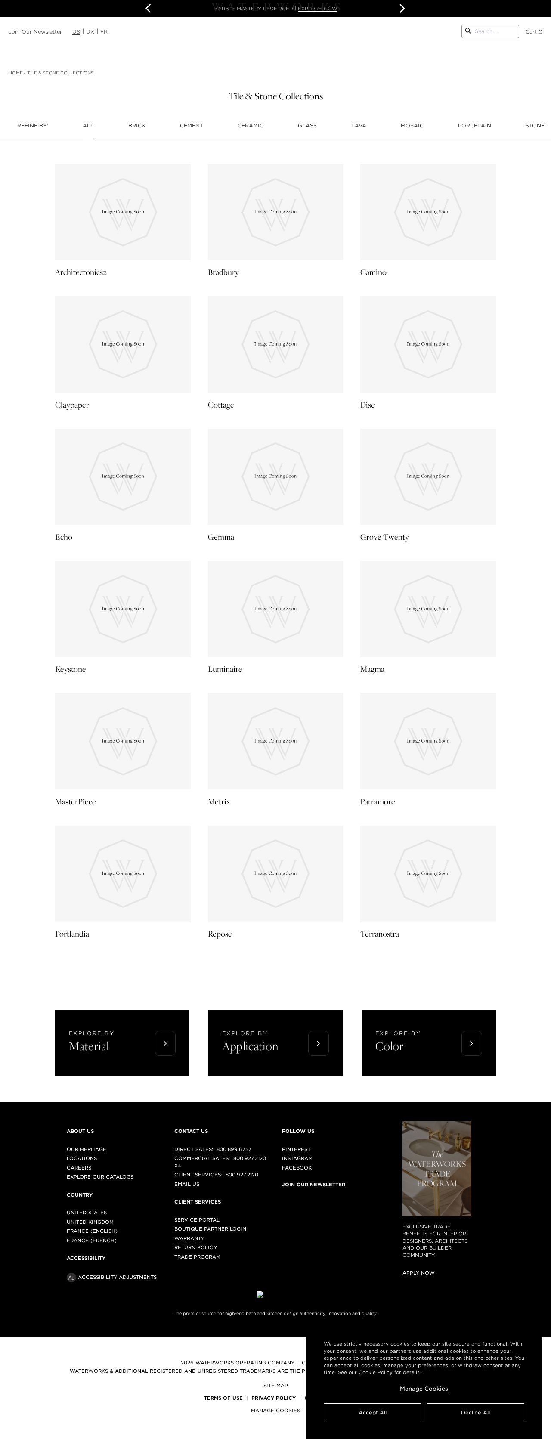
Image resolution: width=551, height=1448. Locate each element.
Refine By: (32, 125)
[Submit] (468, 31)
